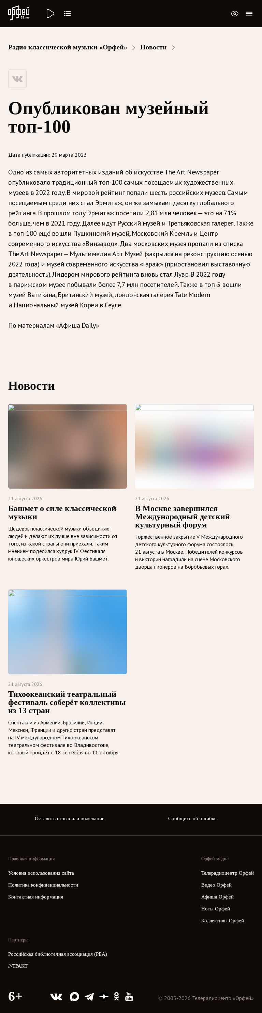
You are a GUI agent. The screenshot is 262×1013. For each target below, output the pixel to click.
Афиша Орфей (217, 897)
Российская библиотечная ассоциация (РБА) (57, 954)
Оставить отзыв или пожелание (69, 818)
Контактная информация (35, 897)
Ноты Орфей (215, 908)
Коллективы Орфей (222, 920)
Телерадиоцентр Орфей (227, 873)
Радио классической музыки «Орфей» (67, 47)
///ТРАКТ (18, 966)
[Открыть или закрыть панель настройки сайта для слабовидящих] (235, 13)
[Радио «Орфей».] (50, 13)
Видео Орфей (216, 885)
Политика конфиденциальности (43, 885)
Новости (153, 47)
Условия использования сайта (41, 873)
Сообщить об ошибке (192, 818)
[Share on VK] (17, 79)
